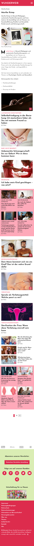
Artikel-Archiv (5, 522)
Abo (2, 526)
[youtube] (29, 473)
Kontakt (3, 524)
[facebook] (4, 473)
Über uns (4, 517)
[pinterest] (10, 473)
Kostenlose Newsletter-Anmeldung (17, 462)
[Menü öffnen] (32, 3)
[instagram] (17, 473)
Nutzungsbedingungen (8, 505)
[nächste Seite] (19, 415)
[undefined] (4, 448)
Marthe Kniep (9, 51)
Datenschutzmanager (8, 510)
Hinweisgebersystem (7, 515)
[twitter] (23, 473)
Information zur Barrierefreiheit (11, 512)
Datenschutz (5, 508)
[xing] (17, 479)
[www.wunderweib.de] (10, 3)
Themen (3, 519)
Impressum (4, 503)
